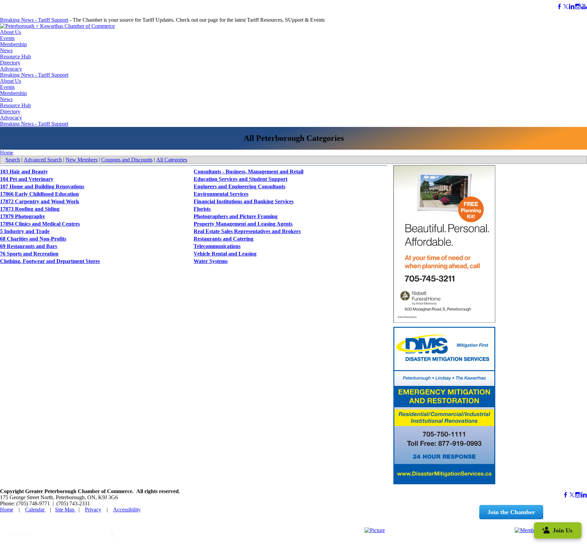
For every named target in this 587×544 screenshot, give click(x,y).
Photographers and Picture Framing (236, 216)
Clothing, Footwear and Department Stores (50, 261)
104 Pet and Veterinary (26, 179)
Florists (202, 209)
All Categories (171, 160)
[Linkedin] (571, 7)
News (6, 50)
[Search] (112, 534)
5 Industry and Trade (25, 231)
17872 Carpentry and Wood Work (39, 201)
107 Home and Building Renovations (42, 186)
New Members (81, 160)
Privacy (93, 509)
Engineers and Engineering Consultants (239, 186)
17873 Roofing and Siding (29, 209)
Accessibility (127, 509)
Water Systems (211, 261)
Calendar (35, 509)
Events (7, 38)
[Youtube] (584, 7)
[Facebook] (559, 7)
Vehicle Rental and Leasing (225, 254)
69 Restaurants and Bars (28, 246)
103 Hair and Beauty (24, 171)
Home (6, 152)
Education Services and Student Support (240, 179)
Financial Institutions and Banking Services (244, 201)
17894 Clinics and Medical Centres (40, 224)
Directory (10, 62)
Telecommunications (217, 246)
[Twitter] (565, 7)
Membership (13, 44)
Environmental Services (221, 194)
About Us (10, 32)
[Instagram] (578, 7)
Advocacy (11, 69)
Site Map (65, 509)
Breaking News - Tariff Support (34, 20)
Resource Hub (15, 56)
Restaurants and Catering (223, 239)
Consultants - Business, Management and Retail (248, 171)
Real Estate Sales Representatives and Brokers (247, 231)
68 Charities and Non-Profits (33, 239)
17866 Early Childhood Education (39, 194)
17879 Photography (22, 216)
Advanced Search (43, 160)
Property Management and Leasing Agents (243, 224)
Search (12, 160)
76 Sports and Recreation (29, 254)
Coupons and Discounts (127, 160)
